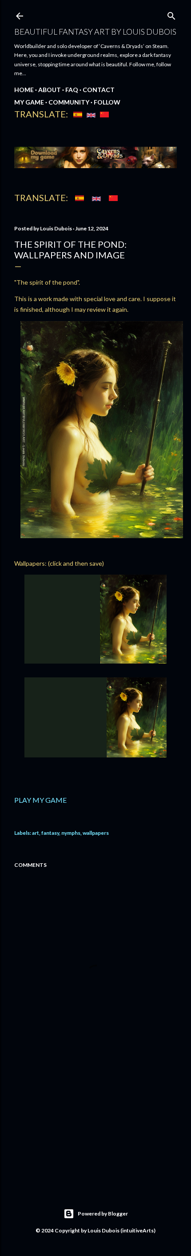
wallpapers (96, 832)
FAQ (71, 89)
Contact (99, 89)
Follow (107, 102)
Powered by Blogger (103, 1213)
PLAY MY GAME (40, 800)
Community (68, 102)
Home (24, 89)
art (35, 832)
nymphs (70, 832)
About (49, 89)
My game (29, 102)
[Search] (171, 14)
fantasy (50, 832)
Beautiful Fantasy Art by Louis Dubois (95, 31)
